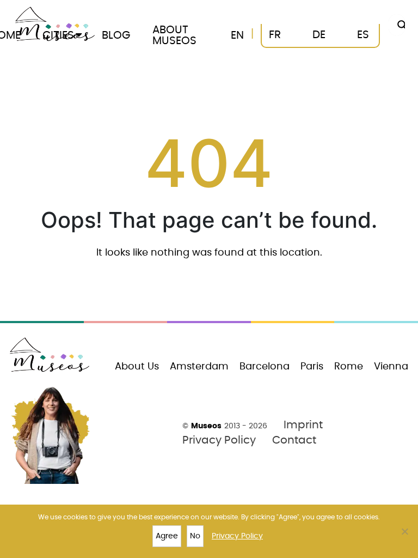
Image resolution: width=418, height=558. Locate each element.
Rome (348, 367)
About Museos (174, 35)
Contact (294, 440)
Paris (311, 367)
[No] (404, 531)
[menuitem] (237, 36)
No (195, 536)
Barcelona (264, 367)
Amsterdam (199, 367)
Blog (116, 35)
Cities (58, 35)
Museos (206, 426)
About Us (137, 367)
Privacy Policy (219, 440)
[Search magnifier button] (399, 25)
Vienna (391, 367)
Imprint (303, 425)
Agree (167, 536)
